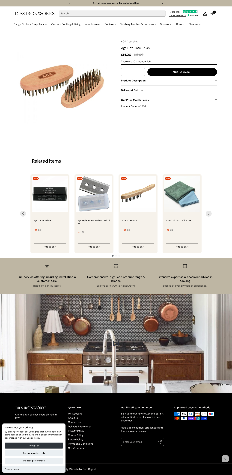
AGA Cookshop (129, 41)
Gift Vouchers (76, 448)
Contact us (74, 422)
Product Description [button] (133, 80)
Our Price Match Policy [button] (135, 99)
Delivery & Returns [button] (132, 90)
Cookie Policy (75, 435)
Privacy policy (12, 469)
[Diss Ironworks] (34, 13)
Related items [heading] (46, 161)
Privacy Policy (76, 430)
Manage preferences (34, 460)
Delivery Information (79, 426)
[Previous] (23, 214)
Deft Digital (89, 469)
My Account (75, 413)
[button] (213, 14)
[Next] (209, 214)
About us (73, 418)
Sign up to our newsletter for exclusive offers (116, 3)
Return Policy (75, 439)
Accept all (34, 445)
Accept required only (34, 453)
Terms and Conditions (80, 443)
